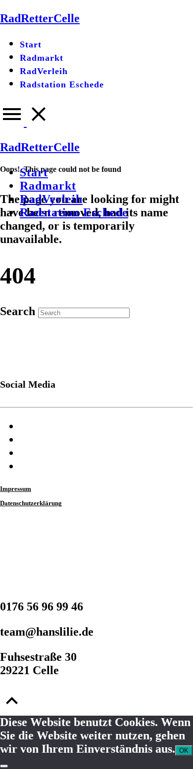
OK (184, 750)
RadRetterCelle (40, 147)
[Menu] (25, 122)
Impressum (15, 488)
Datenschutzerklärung (31, 503)
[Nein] (4, 766)
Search (17, 311)
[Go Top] (12, 708)
